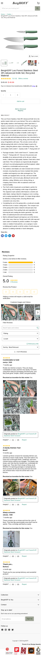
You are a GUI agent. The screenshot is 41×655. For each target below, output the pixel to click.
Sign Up (29, 619)
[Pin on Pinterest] (13, 235)
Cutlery (9, 14)
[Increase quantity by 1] (17, 95)
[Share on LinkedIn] (9, 235)
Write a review (23, 78)
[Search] (37, 8)
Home (3, 14)
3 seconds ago (20, 109)
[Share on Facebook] (2, 235)
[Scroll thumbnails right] (38, 63)
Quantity (3, 91)
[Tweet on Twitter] (6, 235)
